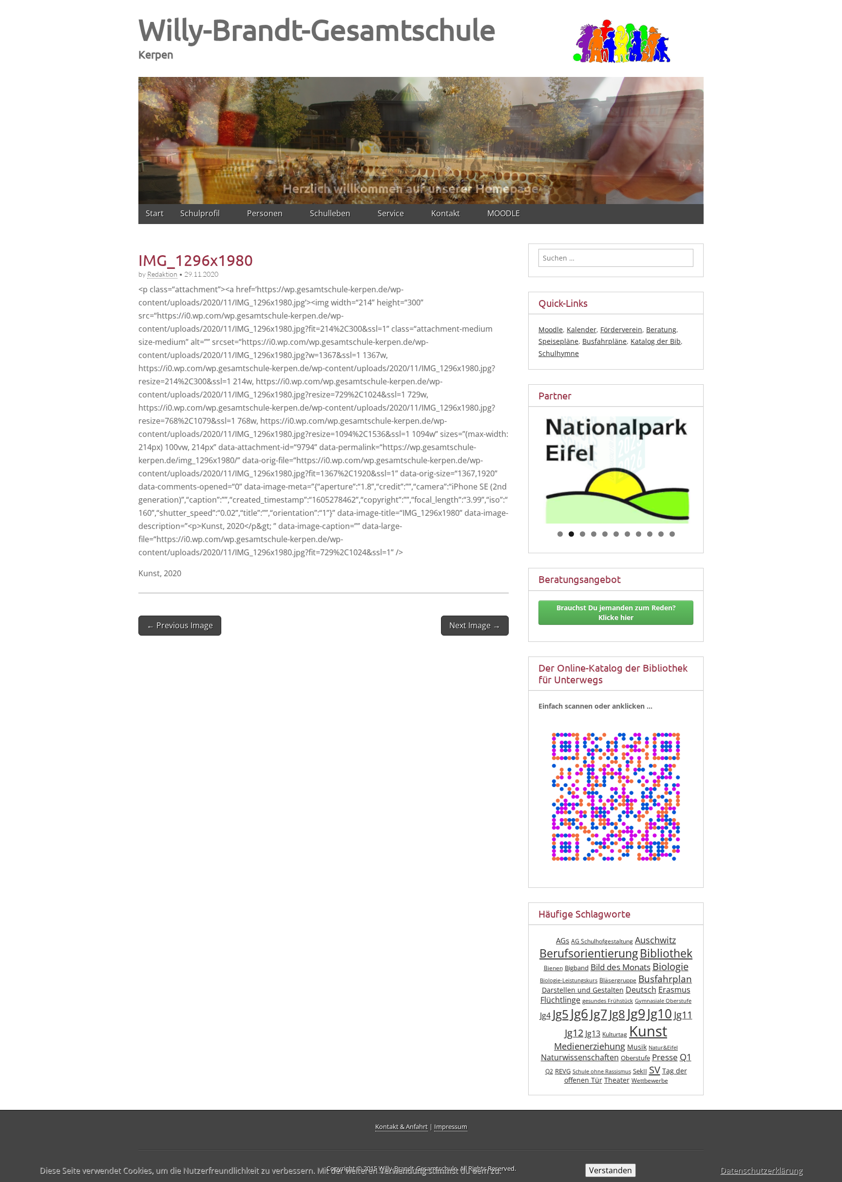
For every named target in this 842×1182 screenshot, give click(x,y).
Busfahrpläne (604, 341)
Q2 (549, 1071)
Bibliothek (666, 953)
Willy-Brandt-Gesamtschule (317, 29)
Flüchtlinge (560, 999)
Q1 (685, 1057)
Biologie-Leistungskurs (568, 980)
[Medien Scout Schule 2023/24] (615, 455)
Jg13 (592, 1033)
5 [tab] (605, 534)
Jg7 (598, 1013)
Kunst (648, 1031)
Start (155, 213)
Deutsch (641, 989)
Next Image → (474, 625)
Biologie (670, 966)
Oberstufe (635, 1058)
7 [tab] (627, 534)
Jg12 (574, 1032)
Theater (617, 1080)
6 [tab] (616, 534)
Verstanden (610, 1170)
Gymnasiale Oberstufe (663, 1000)
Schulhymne (558, 353)
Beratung (661, 329)
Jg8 (617, 1014)
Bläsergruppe (617, 980)
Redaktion (162, 274)
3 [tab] (582, 534)
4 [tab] (593, 534)
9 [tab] (649, 534)
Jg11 (683, 1014)
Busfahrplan (665, 979)
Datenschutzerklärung (761, 1170)
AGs (562, 940)
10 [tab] (661, 534)
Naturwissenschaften (580, 1057)
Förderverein (621, 329)
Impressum (450, 1126)
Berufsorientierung (588, 953)
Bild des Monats (621, 967)
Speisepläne (558, 341)
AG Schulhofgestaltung (602, 941)
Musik (637, 1046)
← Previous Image (180, 625)
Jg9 (636, 1013)
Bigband (577, 968)
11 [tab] (672, 534)
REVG (563, 1071)
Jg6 (579, 1013)
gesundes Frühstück (607, 1000)
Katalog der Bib (656, 341)
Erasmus (674, 989)
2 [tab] (571, 534)
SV (654, 1069)
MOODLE (503, 213)
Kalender (581, 329)
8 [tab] (638, 534)
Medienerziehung (589, 1046)
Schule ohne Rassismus (602, 1071)
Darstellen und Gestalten (583, 989)
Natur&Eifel (663, 1047)
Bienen (553, 968)
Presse (665, 1057)
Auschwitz (655, 940)
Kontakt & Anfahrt (401, 1126)
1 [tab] (560, 534)
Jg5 (561, 1014)
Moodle (550, 329)
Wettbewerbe (650, 1080)
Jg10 (659, 1013)
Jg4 (545, 1015)
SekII (640, 1071)
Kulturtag (614, 1034)
